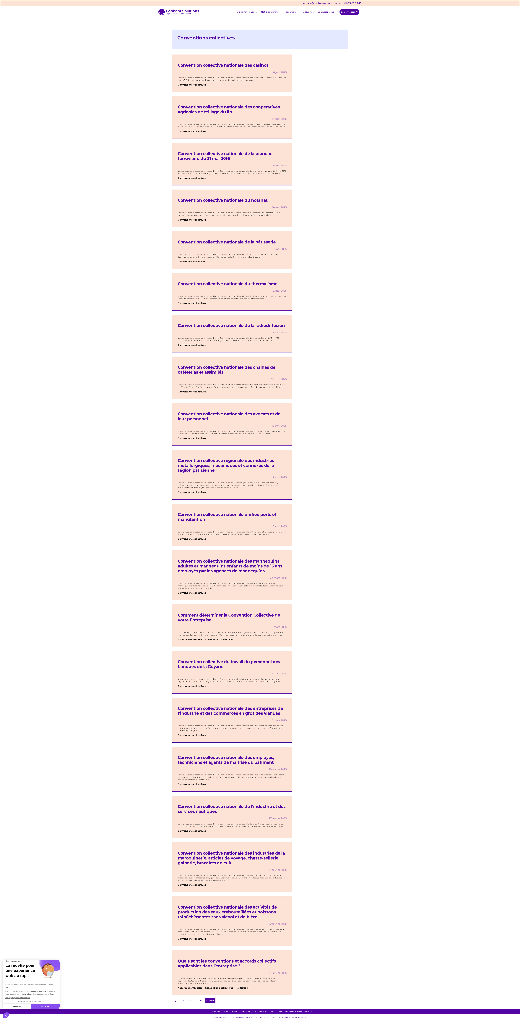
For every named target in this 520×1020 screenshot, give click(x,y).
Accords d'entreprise (190, 639)
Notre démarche (270, 12)
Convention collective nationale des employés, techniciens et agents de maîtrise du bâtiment (226, 760)
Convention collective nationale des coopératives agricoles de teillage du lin (229, 109)
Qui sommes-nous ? (247, 12)
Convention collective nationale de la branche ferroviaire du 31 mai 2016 (225, 156)
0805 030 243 (353, 3)
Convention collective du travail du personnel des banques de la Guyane (229, 664)
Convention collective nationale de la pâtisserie (227, 242)
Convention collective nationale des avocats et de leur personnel (229, 416)
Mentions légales (230, 1011)
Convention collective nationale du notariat (223, 200)
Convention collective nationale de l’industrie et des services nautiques (232, 809)
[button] (291, 12)
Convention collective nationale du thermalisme (227, 283)
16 (201, 1000)
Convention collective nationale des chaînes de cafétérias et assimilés (226, 370)
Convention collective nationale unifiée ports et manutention (227, 517)
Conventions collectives (192, 85)
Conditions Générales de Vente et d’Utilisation (294, 1011)
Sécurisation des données (263, 1011)
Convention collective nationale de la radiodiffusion (231, 325)
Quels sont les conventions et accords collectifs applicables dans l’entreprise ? (227, 963)
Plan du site (245, 1011)
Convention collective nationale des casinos (223, 65)
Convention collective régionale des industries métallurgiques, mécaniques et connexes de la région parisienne (226, 465)
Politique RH (243, 988)
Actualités (308, 12)
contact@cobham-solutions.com (322, 3)
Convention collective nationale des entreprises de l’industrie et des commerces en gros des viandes (230, 711)
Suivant (210, 1000)
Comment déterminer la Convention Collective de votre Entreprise (229, 618)
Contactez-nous (326, 12)
